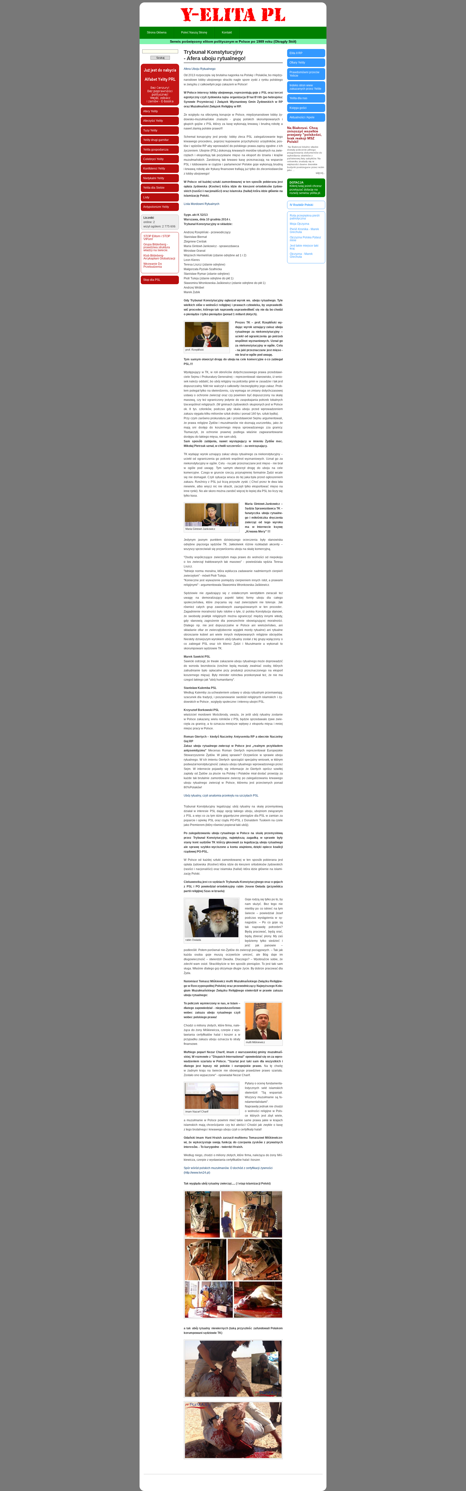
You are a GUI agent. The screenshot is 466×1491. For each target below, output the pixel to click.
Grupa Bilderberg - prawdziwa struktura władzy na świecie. (156, 247)
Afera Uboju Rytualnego (200, 69)
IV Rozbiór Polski (301, 204)
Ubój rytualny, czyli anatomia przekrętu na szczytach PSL (221, 795)
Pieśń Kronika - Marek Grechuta (304, 231)
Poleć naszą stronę (194, 32)
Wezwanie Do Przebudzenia (152, 265)
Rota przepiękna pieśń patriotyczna (305, 217)
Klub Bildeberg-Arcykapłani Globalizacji (159, 257)
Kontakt (227, 32)
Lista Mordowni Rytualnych (201, 204)
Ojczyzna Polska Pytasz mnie (305, 239)
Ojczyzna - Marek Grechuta (301, 255)
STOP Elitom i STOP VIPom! (156, 238)
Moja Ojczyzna (299, 223)
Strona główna (156, 32)
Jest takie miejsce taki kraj (304, 247)
